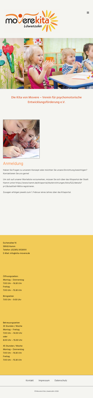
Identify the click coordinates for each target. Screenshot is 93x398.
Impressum (44, 380)
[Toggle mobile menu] (88, 12)
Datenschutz (61, 380)
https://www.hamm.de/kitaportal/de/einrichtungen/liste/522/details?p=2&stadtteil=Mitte (42, 184)
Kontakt (30, 380)
